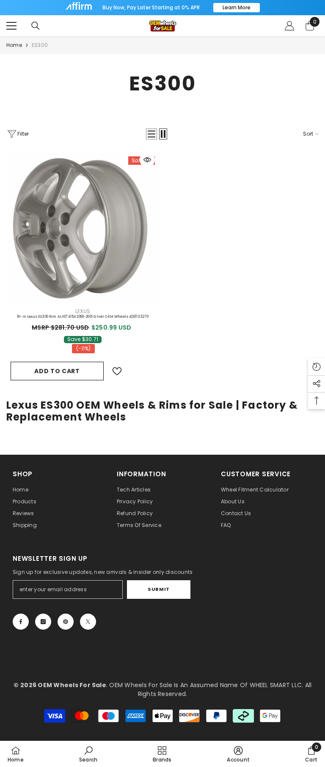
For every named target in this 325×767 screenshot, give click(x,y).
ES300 (40, 45)
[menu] (11, 26)
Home (14, 45)
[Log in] (289, 25)
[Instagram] (43, 622)
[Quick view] (147, 159)
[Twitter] (88, 622)
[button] (151, 133)
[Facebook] (21, 622)
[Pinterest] (66, 622)
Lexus (82, 311)
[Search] (35, 26)
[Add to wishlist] (117, 371)
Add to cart (57, 371)
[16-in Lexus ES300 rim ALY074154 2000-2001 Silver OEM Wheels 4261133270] (82, 228)
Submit (158, 589)
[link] (88, 753)
